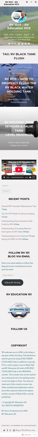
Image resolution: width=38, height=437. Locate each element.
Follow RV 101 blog (12, 282)
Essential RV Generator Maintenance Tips (19, 206)
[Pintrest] (25, 43)
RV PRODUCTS (24, 70)
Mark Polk (25, 99)
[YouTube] (22, 43)
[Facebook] (12, 43)
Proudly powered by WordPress (19, 425)
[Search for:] (18, 185)
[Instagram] (28, 43)
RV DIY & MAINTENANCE (25, 67)
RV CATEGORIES (9, 67)
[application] (19, 170)
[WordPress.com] (18, 43)
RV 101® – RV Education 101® (11, 3)
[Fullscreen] (34, 177)
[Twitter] (9, 43)
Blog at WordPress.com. (25, 430)
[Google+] (15, 43)
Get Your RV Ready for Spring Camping (18, 213)
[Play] (4, 177)
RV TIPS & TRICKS (19, 74)
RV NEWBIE (13, 70)
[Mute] (30, 177)
